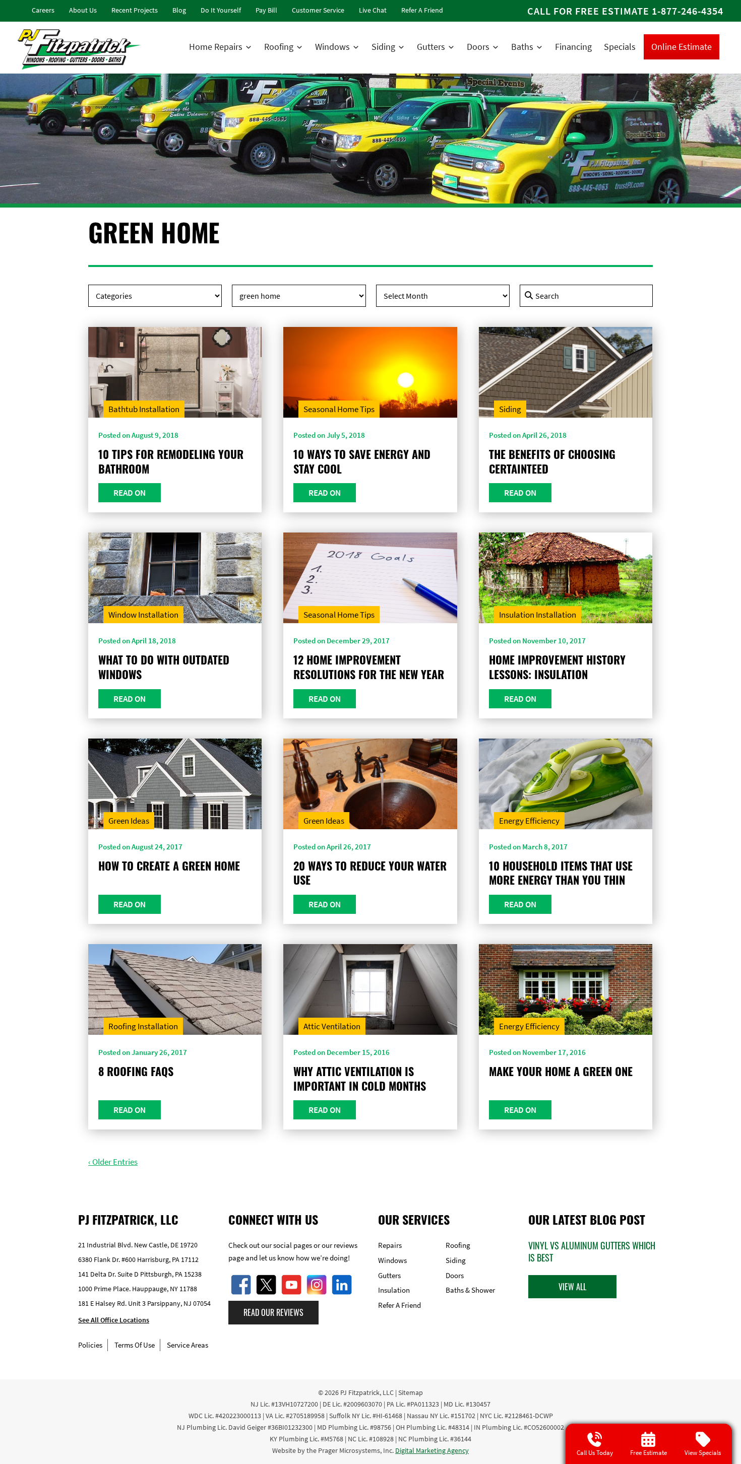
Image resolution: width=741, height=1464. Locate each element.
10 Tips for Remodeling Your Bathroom (170, 461)
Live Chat (373, 10)
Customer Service (318, 10)
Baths (522, 46)
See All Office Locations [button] (113, 1320)
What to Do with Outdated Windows (163, 666)
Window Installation (143, 614)
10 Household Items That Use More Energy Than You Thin (561, 872)
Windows (332, 46)
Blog (179, 10)
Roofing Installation (143, 1026)
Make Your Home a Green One (561, 1071)
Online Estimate (681, 46)
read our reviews (273, 1312)
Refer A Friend (422, 10)
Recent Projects (134, 10)
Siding (383, 46)
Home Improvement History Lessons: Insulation (557, 666)
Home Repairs (215, 46)
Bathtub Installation (143, 409)
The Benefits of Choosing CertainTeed (552, 461)
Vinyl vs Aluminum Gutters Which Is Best (591, 1251)
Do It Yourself (221, 10)
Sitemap (410, 1392)
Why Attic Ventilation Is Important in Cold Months (359, 1078)
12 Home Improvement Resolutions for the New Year (368, 666)
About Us (83, 10)
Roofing (278, 46)
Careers (43, 10)
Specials (620, 46)
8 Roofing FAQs (135, 1071)
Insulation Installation (537, 614)
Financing (573, 46)
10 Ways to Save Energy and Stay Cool (361, 461)
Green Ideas (128, 820)
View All (572, 1287)
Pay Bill (266, 10)
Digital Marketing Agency (432, 1450)
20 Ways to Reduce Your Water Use (370, 872)
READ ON (129, 492)
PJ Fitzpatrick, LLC (367, 1392)
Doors (478, 46)
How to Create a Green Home (169, 865)
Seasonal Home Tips (339, 409)
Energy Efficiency (529, 820)
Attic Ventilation (331, 1026)
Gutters (431, 46)
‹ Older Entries (113, 1161)
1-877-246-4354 (687, 11)
